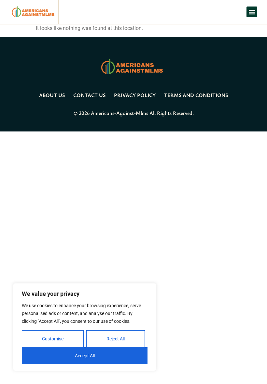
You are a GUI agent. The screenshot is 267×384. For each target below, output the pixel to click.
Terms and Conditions (196, 95)
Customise (52, 338)
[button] (251, 12)
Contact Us (89, 95)
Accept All (85, 355)
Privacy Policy (135, 95)
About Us (52, 95)
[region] (84, 327)
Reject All (115, 338)
